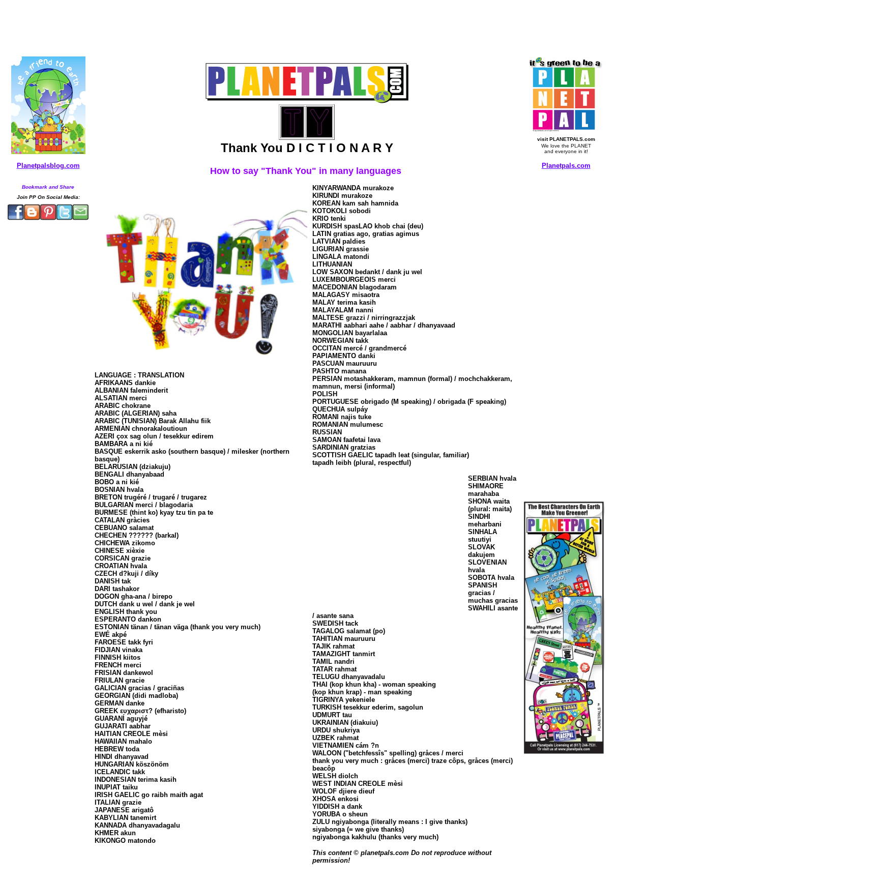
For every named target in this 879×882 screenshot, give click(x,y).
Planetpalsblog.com (48, 165)
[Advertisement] (250, 27)
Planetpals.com (566, 165)
